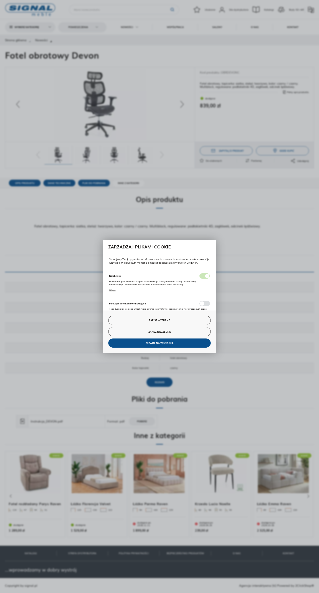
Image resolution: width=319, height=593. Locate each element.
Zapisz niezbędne (159, 331)
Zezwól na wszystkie (160, 343)
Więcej (112, 290)
